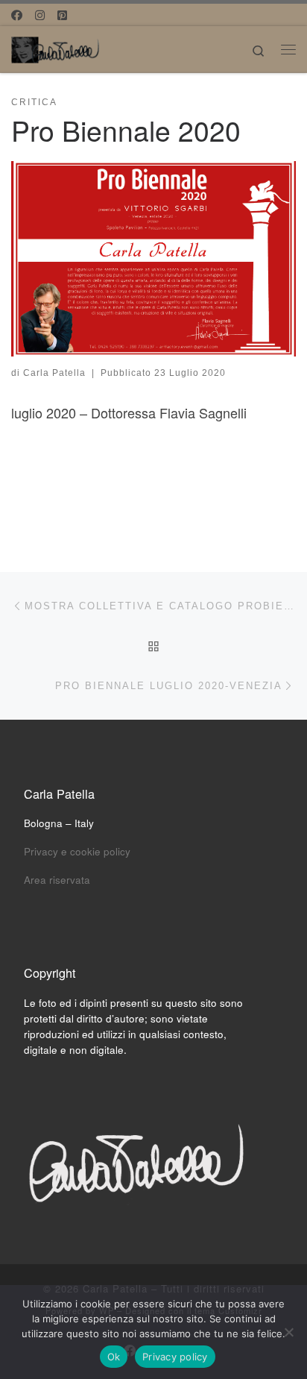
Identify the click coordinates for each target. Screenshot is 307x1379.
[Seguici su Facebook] (16, 14)
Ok (114, 1357)
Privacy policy (175, 1357)
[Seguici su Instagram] (40, 14)
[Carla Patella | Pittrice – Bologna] (56, 47)
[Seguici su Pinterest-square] (62, 14)
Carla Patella (54, 373)
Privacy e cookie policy (77, 851)
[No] (288, 1332)
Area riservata (57, 880)
